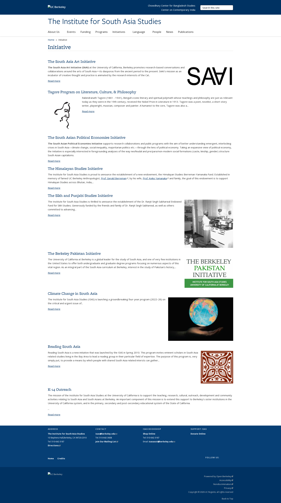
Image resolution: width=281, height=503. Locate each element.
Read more (54, 80)
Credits (61, 458)
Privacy (228, 488)
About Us (54, 32)
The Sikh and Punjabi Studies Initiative (80, 195)
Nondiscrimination (223, 484)
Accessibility (226, 480)
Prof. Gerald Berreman (114, 178)
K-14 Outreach (59, 389)
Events (71, 32)
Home (51, 39)
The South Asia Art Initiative (71, 61)
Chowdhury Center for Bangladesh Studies (171, 5)
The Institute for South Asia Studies (104, 22)
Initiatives (119, 32)
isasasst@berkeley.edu (162, 441)
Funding (85, 32)
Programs (101, 32)
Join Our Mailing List (106, 441)
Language (139, 32)
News (169, 32)
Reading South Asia (64, 346)
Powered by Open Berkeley (218, 476)
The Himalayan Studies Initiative (75, 168)
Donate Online (198, 433)
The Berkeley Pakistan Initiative (74, 253)
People (157, 32)
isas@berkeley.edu (106, 433)
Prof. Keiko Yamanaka (156, 178)
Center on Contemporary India (178, 9)
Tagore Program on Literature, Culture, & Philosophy (92, 91)
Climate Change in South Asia (72, 293)
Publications (186, 32)
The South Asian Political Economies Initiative (86, 137)
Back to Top (227, 498)
